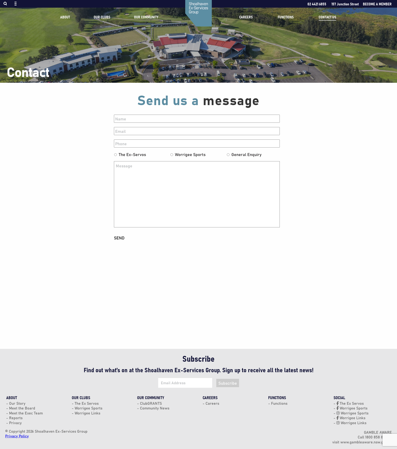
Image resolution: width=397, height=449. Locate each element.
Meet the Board (21, 408)
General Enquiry (246, 154)
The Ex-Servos (132, 154)
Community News (154, 408)
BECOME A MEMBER (377, 3)
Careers (246, 17)
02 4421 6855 (316, 3)
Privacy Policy (17, 435)
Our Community (146, 17)
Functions (286, 17)
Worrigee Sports (190, 154)
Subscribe (227, 383)
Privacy (15, 422)
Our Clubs (102, 17)
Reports (15, 417)
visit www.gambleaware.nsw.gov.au (362, 441)
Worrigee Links (87, 413)
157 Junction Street (345, 3)
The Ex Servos (86, 403)
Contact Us (327, 17)
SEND (119, 238)
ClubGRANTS (150, 403)
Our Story (16, 403)
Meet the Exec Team (25, 413)
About (65, 17)
